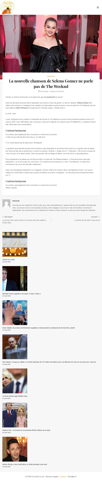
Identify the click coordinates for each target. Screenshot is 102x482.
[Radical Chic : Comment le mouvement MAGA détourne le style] (51, 415)
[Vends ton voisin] (51, 244)
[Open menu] (99, 7)
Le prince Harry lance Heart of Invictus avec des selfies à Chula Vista (24, 220)
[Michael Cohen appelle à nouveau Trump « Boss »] (51, 278)
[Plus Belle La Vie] (7, 7)
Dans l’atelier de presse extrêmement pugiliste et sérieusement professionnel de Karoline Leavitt (38, 328)
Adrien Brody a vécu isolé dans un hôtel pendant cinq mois (24, 464)
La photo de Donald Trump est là (87, 218)
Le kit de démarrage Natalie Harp (14, 396)
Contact (63, 477)
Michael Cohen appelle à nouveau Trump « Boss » (21, 294)
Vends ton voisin (8, 260)
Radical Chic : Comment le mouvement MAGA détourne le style (26, 430)
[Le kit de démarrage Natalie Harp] (51, 380)
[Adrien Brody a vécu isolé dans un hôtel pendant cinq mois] (51, 449)
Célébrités (51, 76)
